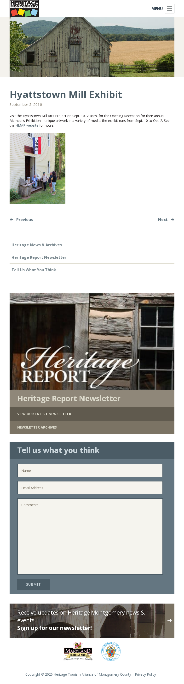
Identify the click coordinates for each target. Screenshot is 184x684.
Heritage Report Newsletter (39, 257)
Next (163, 219)
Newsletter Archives (37, 427)
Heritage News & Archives (37, 245)
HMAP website (27, 125)
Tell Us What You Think (34, 269)
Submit (33, 584)
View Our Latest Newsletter (44, 414)
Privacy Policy (145, 674)
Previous (24, 219)
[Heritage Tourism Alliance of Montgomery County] (24, 8)
